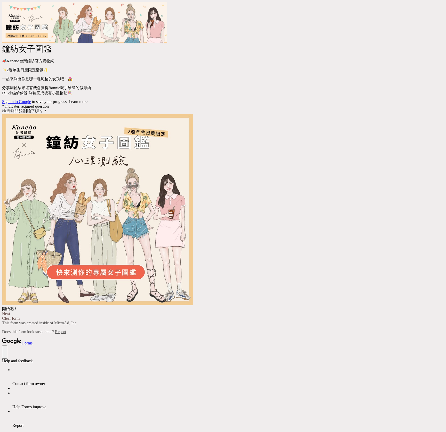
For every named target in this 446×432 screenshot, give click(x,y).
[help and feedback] (4, 352)
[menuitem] (228, 376)
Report (60, 331)
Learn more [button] (78, 101)
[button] (223, 313)
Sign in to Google (16, 101)
